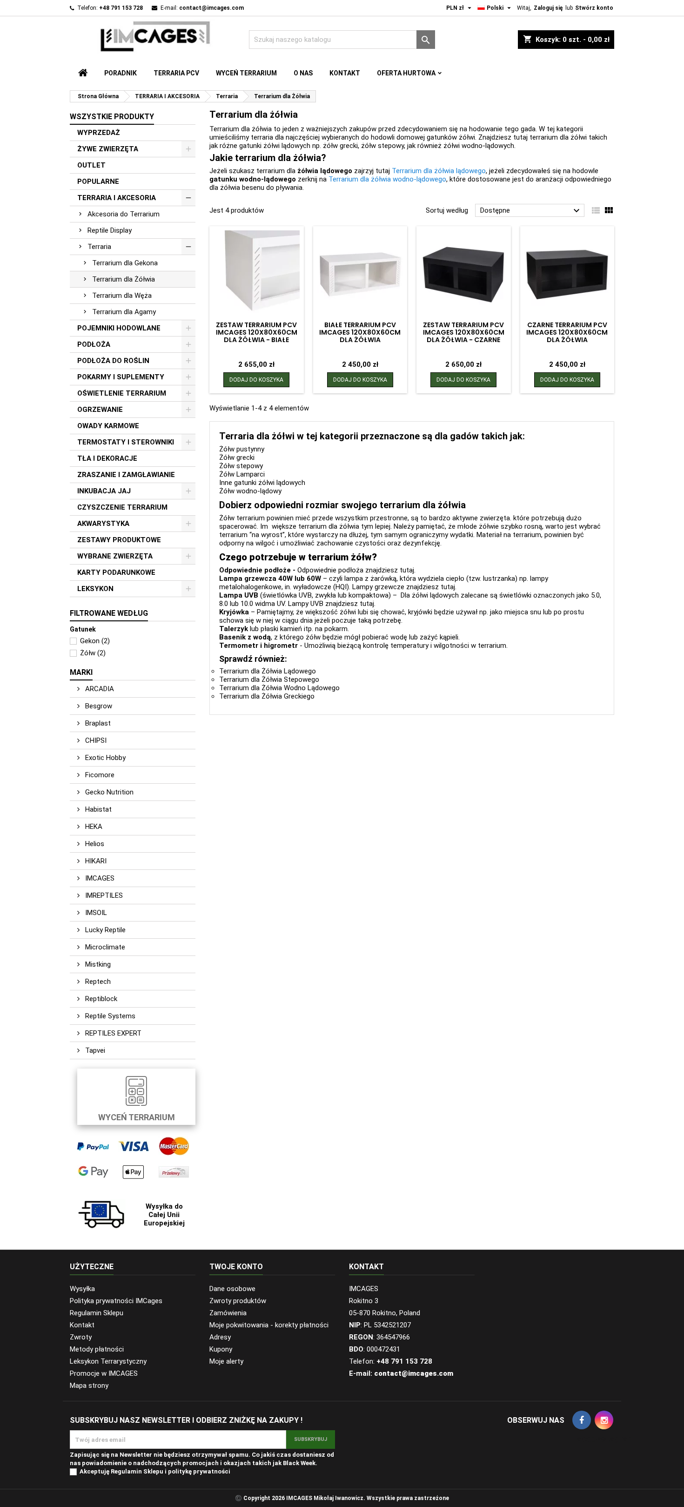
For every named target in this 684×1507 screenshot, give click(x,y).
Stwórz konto (594, 8)
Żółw (93, 653)
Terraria (99, 246)
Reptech (97, 981)
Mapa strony (89, 1385)
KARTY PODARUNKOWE (116, 572)
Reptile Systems (109, 1016)
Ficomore (98, 775)
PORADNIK (120, 73)
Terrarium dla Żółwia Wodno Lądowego (279, 688)
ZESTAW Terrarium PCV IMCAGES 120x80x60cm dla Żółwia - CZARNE (463, 332)
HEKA (92, 826)
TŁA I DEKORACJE (107, 458)
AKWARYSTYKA (103, 523)
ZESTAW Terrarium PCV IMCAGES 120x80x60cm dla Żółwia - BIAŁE (256, 332)
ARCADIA (98, 689)
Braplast (97, 723)
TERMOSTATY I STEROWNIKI (125, 442)
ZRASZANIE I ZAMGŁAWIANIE (126, 475)
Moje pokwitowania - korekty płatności (269, 1325)
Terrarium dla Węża (122, 295)
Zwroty (81, 1337)
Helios (93, 844)
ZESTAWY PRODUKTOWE (119, 540)
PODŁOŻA (93, 344)
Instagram (604, 1420)
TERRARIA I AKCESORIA (116, 198)
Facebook (581, 1420)
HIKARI (95, 861)
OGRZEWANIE (100, 409)
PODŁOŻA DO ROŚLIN (113, 361)
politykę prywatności (199, 1471)
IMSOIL (95, 912)
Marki (81, 672)
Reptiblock (100, 999)
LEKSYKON (95, 589)
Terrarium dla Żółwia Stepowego (269, 679)
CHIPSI (95, 740)
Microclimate (104, 947)
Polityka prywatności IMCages (116, 1301)
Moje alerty (226, 1361)
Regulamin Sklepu (96, 1313)
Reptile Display (109, 230)
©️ (238, 1498)
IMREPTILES (103, 895)
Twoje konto (236, 1266)
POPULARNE (98, 181)
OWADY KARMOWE (108, 426)
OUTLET (91, 165)
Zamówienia (228, 1313)
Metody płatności (97, 1349)
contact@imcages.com (211, 8)
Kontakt (344, 73)
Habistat (97, 809)
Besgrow (97, 706)
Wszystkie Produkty (112, 116)
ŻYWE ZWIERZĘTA (107, 149)
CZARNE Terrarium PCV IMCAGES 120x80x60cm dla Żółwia (567, 332)
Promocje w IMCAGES (104, 1373)
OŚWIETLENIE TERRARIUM (121, 393)
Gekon (95, 641)
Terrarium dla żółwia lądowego (439, 171)
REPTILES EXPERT (112, 1033)
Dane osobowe (232, 1289)
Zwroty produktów (237, 1301)
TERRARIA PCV (176, 73)
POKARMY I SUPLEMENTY (120, 377)
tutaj (407, 570)
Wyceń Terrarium (246, 73)
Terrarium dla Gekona (125, 263)
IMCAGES (98, 878)
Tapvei (94, 1050)
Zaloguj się (548, 8)
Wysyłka (82, 1289)
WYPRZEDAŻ (98, 132)
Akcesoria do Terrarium (123, 214)
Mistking (97, 964)
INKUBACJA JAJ (104, 491)
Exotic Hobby (104, 758)
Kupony (220, 1349)
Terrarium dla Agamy (124, 312)
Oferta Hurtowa (406, 73)
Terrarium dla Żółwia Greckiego (267, 696)
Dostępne (531, 210)
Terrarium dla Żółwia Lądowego (267, 671)
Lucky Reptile (104, 930)
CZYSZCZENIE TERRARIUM (122, 507)
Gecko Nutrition (108, 792)
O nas (303, 73)
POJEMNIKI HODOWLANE (119, 328)
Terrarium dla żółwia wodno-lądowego (387, 179)
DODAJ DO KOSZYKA (256, 380)
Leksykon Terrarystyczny (108, 1361)
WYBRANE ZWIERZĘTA (115, 556)
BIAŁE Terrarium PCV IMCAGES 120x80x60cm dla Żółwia (360, 332)
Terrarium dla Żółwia (123, 279)
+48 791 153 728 (121, 8)
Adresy (220, 1337)
